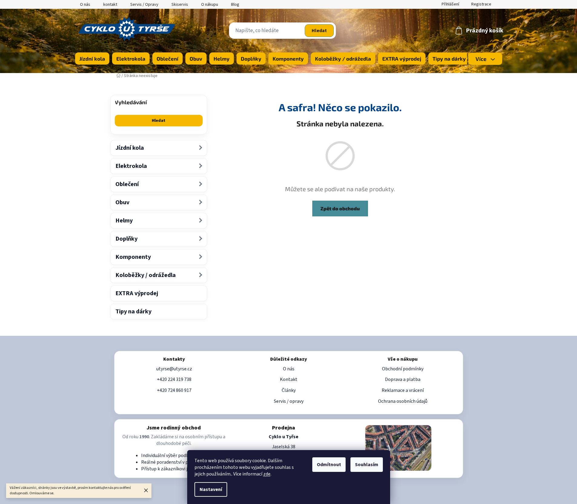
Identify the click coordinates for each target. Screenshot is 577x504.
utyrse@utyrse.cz (174, 368)
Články (289, 390)
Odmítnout (329, 464)
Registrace (481, 4)
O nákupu (209, 5)
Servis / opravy (288, 401)
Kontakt (288, 379)
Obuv (122, 202)
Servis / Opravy (144, 5)
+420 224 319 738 (174, 379)
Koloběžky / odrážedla (145, 275)
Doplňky (126, 239)
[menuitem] (92, 58)
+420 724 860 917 (174, 390)
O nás (85, 5)
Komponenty (133, 257)
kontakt (110, 5)
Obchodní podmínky (402, 368)
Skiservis (179, 5)
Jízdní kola (129, 148)
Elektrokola (131, 166)
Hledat (319, 30)
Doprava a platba (402, 379)
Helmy (124, 220)
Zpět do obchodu (340, 208)
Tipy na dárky (133, 311)
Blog (235, 5)
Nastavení (211, 489)
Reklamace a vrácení (403, 390)
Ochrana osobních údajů (402, 401)
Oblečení (127, 184)
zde (266, 474)
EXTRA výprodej (136, 293)
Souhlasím (366, 464)
